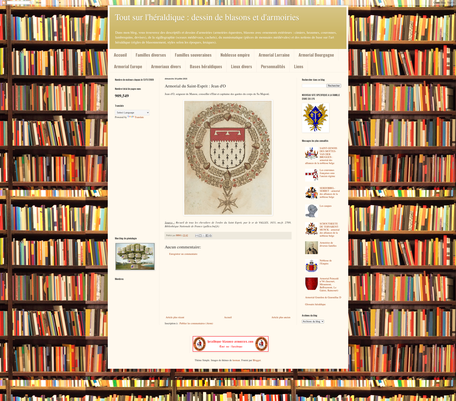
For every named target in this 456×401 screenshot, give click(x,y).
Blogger (257, 360)
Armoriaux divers (166, 66)
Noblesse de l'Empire (326, 262)
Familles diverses (151, 54)
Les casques (325, 205)
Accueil (120, 54)
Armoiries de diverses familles (328, 244)
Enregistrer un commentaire (183, 254)
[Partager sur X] (203, 235)
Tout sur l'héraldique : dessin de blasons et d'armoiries (207, 16)
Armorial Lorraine (274, 54)
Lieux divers (241, 66)
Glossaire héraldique (315, 304)
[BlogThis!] (200, 235)
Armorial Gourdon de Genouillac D (323, 297)
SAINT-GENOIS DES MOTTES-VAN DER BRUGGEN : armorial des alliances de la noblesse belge (321, 155)
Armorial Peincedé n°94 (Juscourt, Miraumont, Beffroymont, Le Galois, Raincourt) (329, 284)
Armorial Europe (128, 66)
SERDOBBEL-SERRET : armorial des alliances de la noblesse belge (330, 192)
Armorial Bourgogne (316, 54)
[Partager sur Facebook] (207, 235)
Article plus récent (175, 317)
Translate (139, 117)
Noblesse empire (235, 54)
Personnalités (273, 66)
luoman (236, 360)
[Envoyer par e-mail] (197, 235)
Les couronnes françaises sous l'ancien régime (327, 173)
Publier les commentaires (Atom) (196, 323)
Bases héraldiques (206, 66)
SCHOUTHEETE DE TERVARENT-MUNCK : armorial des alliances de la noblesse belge (330, 229)
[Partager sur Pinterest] (210, 235)
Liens (298, 66)
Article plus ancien (280, 317)
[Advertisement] (228, 286)
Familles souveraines (193, 54)
